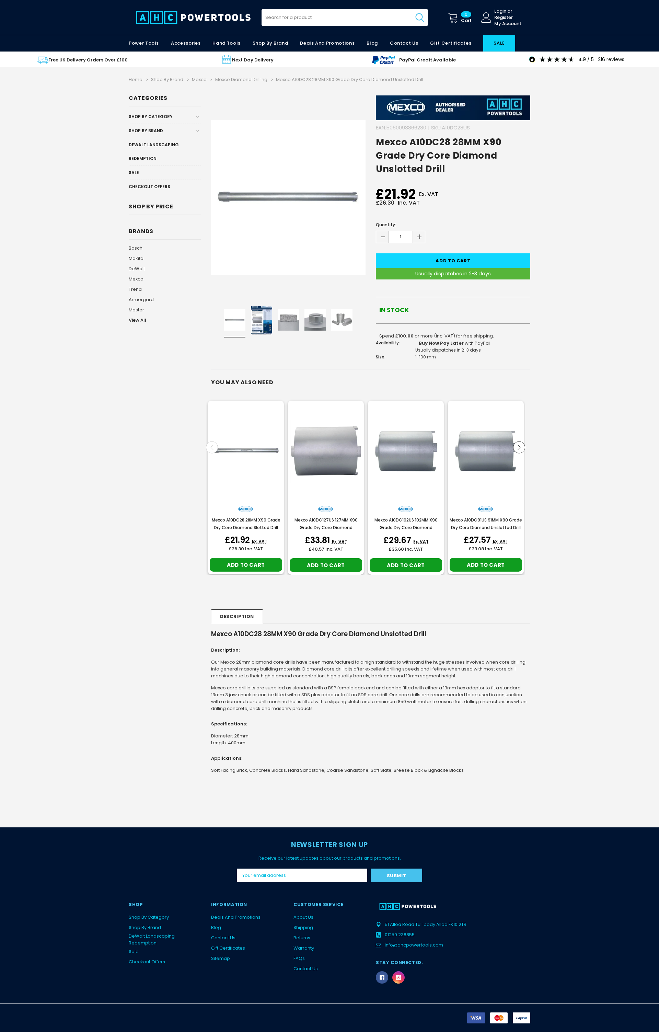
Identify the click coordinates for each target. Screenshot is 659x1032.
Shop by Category (151, 116)
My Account (507, 24)
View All (137, 320)
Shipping (303, 927)
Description (237, 616)
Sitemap (220, 958)
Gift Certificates (228, 948)
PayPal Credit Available (427, 60)
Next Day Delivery (253, 60)
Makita (136, 258)
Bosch (135, 248)
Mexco (136, 279)
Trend (135, 289)
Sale (134, 172)
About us (303, 917)
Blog (216, 927)
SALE (499, 43)
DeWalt (137, 268)
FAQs (299, 958)
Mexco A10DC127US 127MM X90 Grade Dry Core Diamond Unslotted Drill (326, 527)
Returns (301, 937)
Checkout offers (149, 187)
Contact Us (223, 937)
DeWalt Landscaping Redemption (154, 151)
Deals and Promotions (327, 43)
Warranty (303, 948)
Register (503, 17)
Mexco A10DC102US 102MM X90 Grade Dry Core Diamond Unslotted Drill (406, 527)
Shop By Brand (146, 131)
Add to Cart (246, 565)
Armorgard (141, 299)
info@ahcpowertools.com (414, 945)
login (500, 11)
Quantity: (386, 225)
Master (136, 310)
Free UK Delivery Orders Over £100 (88, 60)
